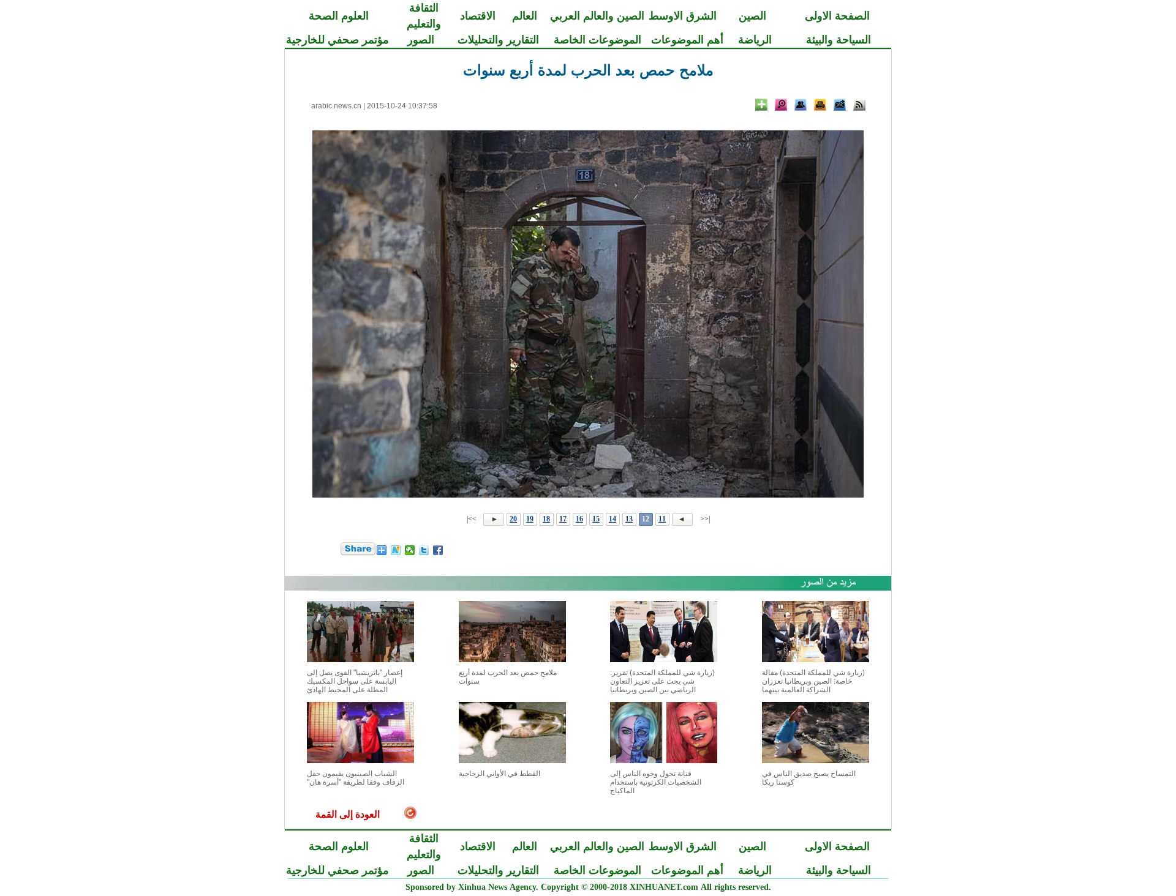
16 (579, 519)
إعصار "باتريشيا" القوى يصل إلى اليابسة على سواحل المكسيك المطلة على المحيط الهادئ (354, 681)
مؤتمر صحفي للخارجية (337, 40)
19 (529, 519)
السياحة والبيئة (838, 40)
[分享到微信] (410, 550)
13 (629, 519)
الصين (752, 16)
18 (546, 519)
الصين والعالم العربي (597, 16)
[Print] (820, 105)
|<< (705, 519)
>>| (472, 519)
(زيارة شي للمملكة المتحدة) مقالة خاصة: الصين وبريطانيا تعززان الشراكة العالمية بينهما (813, 681)
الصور (420, 40)
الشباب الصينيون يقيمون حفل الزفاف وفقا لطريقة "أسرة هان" (355, 777)
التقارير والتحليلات (498, 40)
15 (596, 519)
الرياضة (755, 40)
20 (513, 519)
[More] (761, 105)
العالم (524, 16)
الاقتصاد (478, 16)
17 (563, 519)
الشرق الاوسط (683, 16)
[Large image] (781, 105)
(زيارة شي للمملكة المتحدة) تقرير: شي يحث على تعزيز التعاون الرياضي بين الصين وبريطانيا (662, 681)
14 (612, 519)
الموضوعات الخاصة (597, 40)
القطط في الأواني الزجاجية (499, 773)
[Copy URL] (800, 105)
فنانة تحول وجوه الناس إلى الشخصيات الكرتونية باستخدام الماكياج (655, 782)
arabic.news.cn (336, 106)
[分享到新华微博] (396, 550)
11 (662, 519)
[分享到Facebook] (438, 550)
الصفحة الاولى (837, 16)
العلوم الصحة (339, 16)
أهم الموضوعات (687, 40)
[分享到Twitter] (424, 550)
